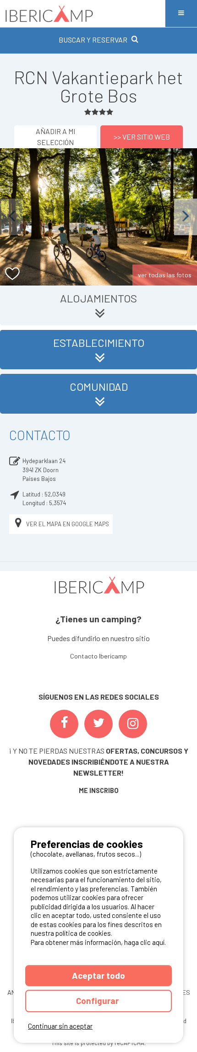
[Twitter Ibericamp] (98, 724)
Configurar (98, 1000)
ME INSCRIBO (99, 790)
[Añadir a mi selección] (13, 274)
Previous (11, 217)
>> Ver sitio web (142, 136)
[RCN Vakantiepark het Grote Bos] (98, 217)
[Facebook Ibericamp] (64, 724)
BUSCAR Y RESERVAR (93, 39)
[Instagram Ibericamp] (133, 724)
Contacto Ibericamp (98, 656)
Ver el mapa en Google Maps (67, 524)
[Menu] (181, 13)
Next (185, 217)
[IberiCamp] (82, 13)
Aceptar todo (98, 975)
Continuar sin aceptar (60, 1026)
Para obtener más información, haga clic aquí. (98, 942)
